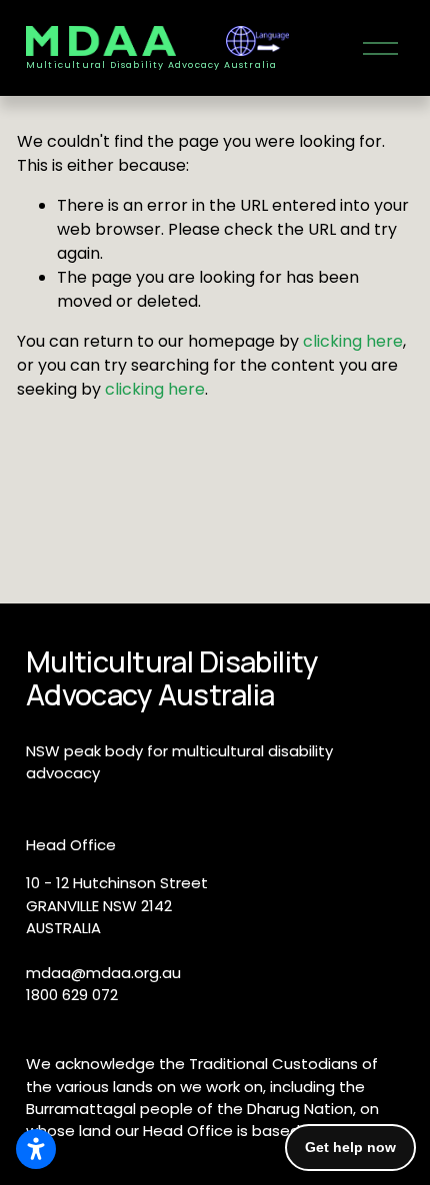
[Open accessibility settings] (36, 1149)
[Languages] (257, 41)
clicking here (353, 341)
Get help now (350, 1147)
